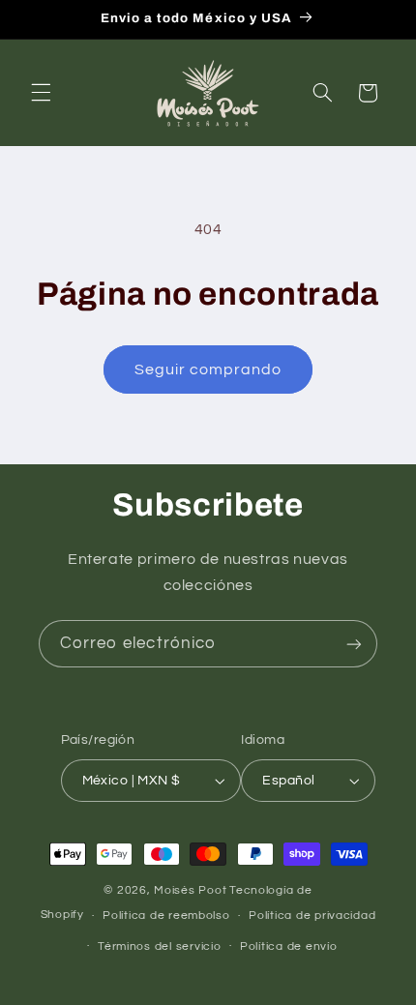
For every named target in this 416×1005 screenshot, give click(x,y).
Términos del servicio (159, 946)
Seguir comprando (208, 369)
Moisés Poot (190, 890)
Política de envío (289, 946)
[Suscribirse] (354, 643)
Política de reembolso (166, 915)
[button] (40, 93)
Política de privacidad (312, 915)
